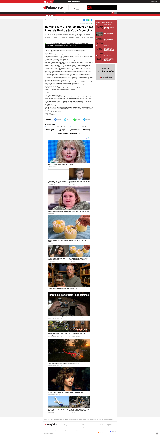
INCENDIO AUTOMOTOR (107, 24)
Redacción (101, 427)
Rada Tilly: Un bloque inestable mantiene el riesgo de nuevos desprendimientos (109, 41)
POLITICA (66, 15)
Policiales (58, 12)
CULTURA (77, 15)
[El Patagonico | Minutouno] (69, 1)
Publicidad (109, 425)
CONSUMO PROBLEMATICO (59, 419)
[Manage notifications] (157, 433)
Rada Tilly (106, 38)
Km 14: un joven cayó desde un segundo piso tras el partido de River (109, 35)
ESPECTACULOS (106, 45)
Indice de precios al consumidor (71, 419)
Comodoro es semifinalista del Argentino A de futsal (75, 132)
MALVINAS (82, 15)
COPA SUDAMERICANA (107, 55)
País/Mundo (66, 12)
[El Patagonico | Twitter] (45, 1)
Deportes (73, 12)
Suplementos (109, 424)
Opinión (64, 427)
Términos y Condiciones (84, 427)
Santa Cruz (80, 12)
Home (45, 12)
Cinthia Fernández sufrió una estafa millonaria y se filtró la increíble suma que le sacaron (109, 49)
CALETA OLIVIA (89, 15)
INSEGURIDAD (59, 15)
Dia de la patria (93, 419)
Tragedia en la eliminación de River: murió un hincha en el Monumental (109, 58)
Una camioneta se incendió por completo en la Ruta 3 (109, 27)
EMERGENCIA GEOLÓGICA (109, 419)
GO (88, 419)
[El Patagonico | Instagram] (51, 1)
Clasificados (97, 12)
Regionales (51, 12)
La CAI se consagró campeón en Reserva (50, 130)
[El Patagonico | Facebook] (48, 1)
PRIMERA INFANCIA (82, 419)
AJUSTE (71, 15)
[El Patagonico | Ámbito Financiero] (76, 1)
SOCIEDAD (106, 32)
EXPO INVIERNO (100, 419)
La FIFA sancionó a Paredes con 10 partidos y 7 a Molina (63, 132)
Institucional (109, 427)
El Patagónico (47, 19)
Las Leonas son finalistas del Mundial (87, 130)
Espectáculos (88, 12)
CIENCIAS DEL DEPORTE (48, 419)
